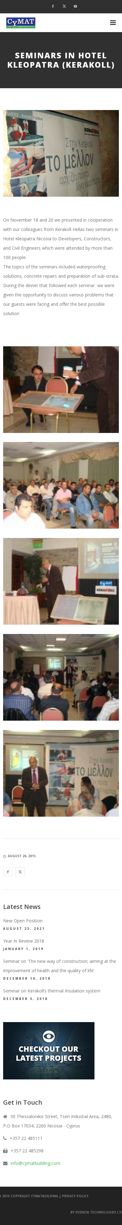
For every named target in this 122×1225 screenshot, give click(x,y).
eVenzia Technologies (95, 1212)
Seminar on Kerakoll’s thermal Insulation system (51, 991)
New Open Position (23, 921)
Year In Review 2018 (23, 941)
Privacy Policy (75, 1196)
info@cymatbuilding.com (35, 1163)
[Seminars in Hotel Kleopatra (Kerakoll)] (8, 871)
